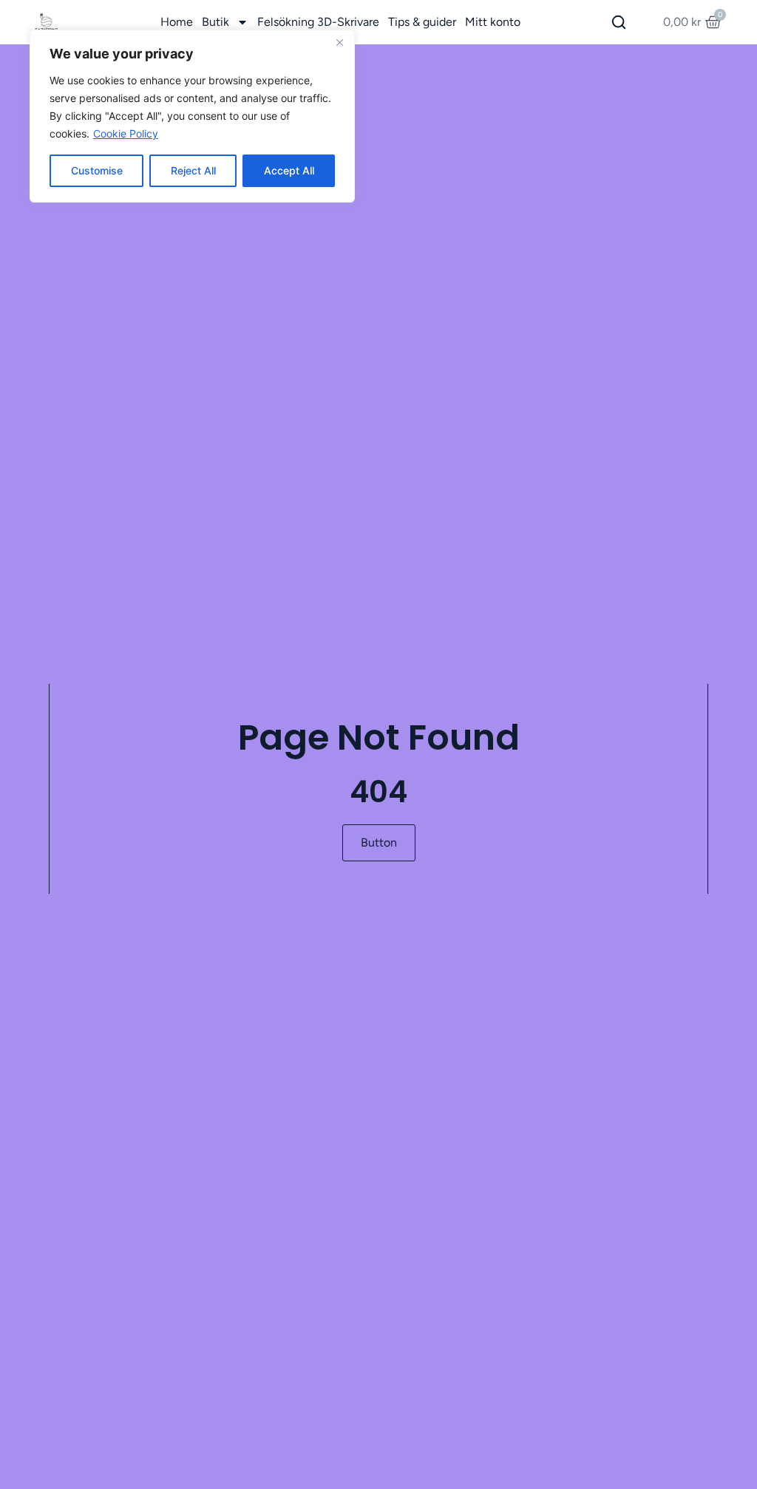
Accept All (289, 170)
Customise (97, 170)
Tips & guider (422, 22)
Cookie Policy (125, 133)
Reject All (193, 170)
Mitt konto (492, 22)
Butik (215, 22)
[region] (192, 116)
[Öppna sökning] (619, 22)
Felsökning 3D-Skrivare (318, 22)
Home (176, 22)
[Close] (339, 42)
